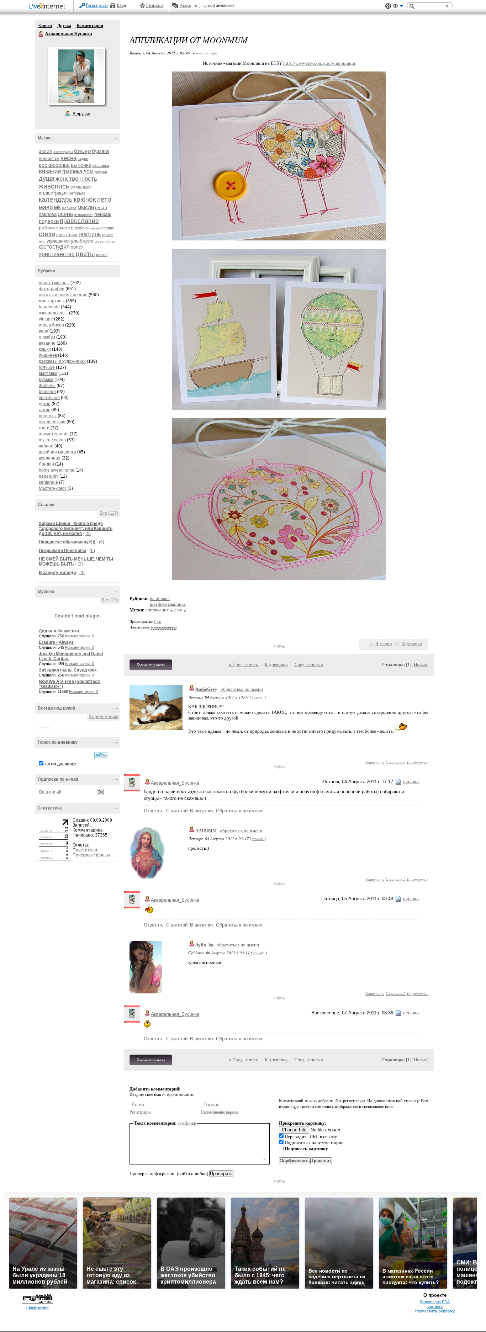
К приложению (103, 716)
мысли (86, 207)
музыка (46, 379)
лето (104, 199)
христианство (57, 254)
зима (76, 187)
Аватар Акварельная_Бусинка (76, 76)
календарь (56, 199)
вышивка (101, 165)
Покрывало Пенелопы (62, 550)
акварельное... (53, 313)
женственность (76, 178)
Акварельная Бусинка (41, 34)
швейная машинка (57, 452)
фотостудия (54, 247)
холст (77, 247)
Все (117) (109, 513)
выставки (48, 373)
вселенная (49, 458)
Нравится (383, 643)
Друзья (64, 25)
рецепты (48, 415)
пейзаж (102, 214)
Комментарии (89, 25)
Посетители (85, 850)
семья (95, 228)
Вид (397, 7)
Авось (185, 5)
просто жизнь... (54, 282)
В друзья (81, 113)
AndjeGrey (206, 689)
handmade (49, 306)
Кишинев (48, 355)
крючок (85, 199)
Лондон (46, 464)
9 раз (157, 621)
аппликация (157, 609)
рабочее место (56, 227)
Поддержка (388, 6)
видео (83, 158)
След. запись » (309, 664)
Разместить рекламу (435, 1311)
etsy (178, 609)
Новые (420, 664)
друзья (101, 172)
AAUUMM (206, 830)
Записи (45, 25)
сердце (107, 228)
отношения (83, 215)
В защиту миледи (57, 572)
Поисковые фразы (91, 855)
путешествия (52, 421)
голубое (47, 367)
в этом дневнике (59, 763)
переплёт (48, 476)
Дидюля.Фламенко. (59, 630)
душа (46, 178)
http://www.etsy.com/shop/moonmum (319, 63)
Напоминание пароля (219, 1112)
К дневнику (276, 664)
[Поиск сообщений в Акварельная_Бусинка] (100, 755)
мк (57, 207)
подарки (49, 221)
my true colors (52, 439)
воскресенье (54, 165)
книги (44, 427)
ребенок (82, 228)
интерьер (77, 193)
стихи (47, 234)
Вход (121, 5)
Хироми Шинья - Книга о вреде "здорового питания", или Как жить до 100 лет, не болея (75, 528)
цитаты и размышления (63, 294)
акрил (45, 151)
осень (65, 214)
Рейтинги (154, 5)
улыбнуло (82, 241)
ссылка (258, 697)
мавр (46, 207)
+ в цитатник (204, 52)
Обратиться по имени (239, 810)
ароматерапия (54, 433)
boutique (47, 391)
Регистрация (97, 5)
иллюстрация (53, 193)
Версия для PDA (435, 1302)
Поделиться (411, 643)
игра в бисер (51, 325)
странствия (66, 235)
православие (79, 220)
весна (68, 158)
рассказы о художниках (62, 361)
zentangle (48, 482)
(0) (88, 533)
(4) (82, 572)
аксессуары (63, 152)
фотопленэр (105, 241)
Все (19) (110, 600)
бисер (82, 151)
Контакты (435, 1306)
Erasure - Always (56, 642)
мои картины (52, 300)
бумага (100, 151)
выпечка (81, 165)
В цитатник (417, 762)
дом (88, 171)
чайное (46, 446)
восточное (49, 397)
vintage (46, 319)
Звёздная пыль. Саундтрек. (68, 670)
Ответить (374, 762)
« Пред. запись (243, 664)
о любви (47, 337)
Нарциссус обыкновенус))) (67, 542)
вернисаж (49, 158)
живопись (54, 186)
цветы (85, 254)
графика (72, 171)
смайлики (187, 1123)
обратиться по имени (242, 689)
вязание (50, 171)
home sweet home (56, 470)
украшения (58, 241)
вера (43, 331)
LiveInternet (49, 6)
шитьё (101, 255)
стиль (44, 409)
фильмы (47, 385)
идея (87, 187)
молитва (69, 208)
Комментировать (151, 665)
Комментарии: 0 (79, 636)
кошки (45, 349)
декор (45, 403)
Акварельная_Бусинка (175, 783)
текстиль (89, 234)
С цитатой (396, 762)
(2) (80, 564)
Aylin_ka (204, 945)
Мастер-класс (53, 488)
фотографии (51, 288)
